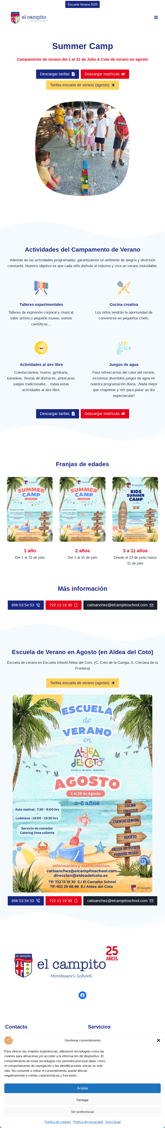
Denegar (82, 1100)
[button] (158, 1040)
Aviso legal (113, 1122)
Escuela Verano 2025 (83, 4)
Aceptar (82, 1088)
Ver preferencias (82, 1112)
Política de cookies (58, 1122)
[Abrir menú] (156, 17)
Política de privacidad (88, 1122)
